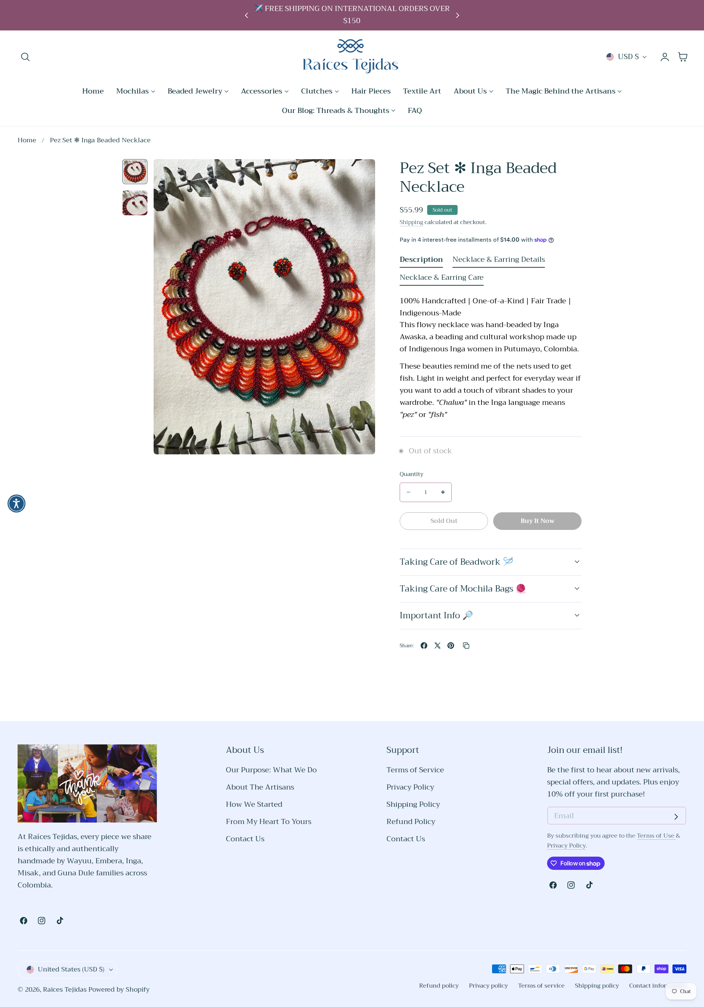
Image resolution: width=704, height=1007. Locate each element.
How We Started (254, 805)
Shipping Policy (413, 805)
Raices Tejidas (65, 989)
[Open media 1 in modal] (359, 174)
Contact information (657, 985)
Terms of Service (415, 770)
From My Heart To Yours (268, 822)
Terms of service (541, 985)
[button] (25, 57)
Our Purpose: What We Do (271, 770)
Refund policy (439, 985)
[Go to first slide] (457, 15)
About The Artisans (260, 787)
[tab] (134, 171)
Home (27, 140)
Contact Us (245, 839)
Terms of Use (656, 835)
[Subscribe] (676, 816)
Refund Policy (410, 822)
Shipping (411, 222)
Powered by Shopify (119, 989)
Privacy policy (488, 985)
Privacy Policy (410, 787)
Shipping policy (597, 985)
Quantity (411, 474)
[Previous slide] (246, 15)
